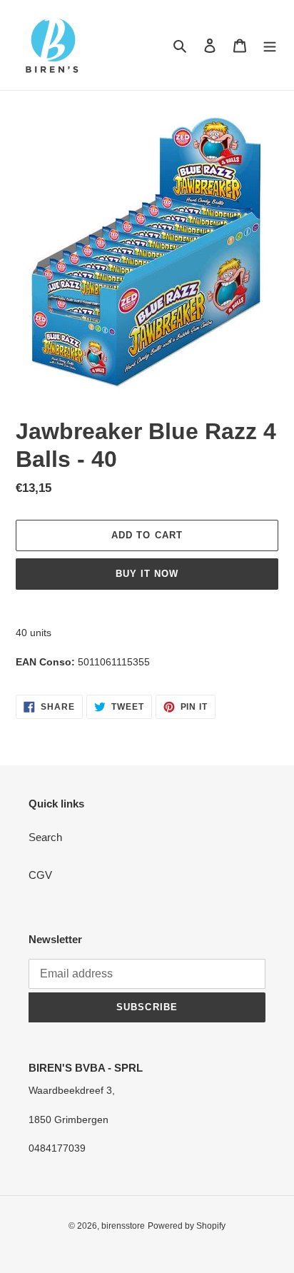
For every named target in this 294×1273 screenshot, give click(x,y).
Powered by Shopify (186, 1226)
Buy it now (147, 573)
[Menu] (270, 45)
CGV (40, 875)
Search (45, 837)
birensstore (123, 1226)
